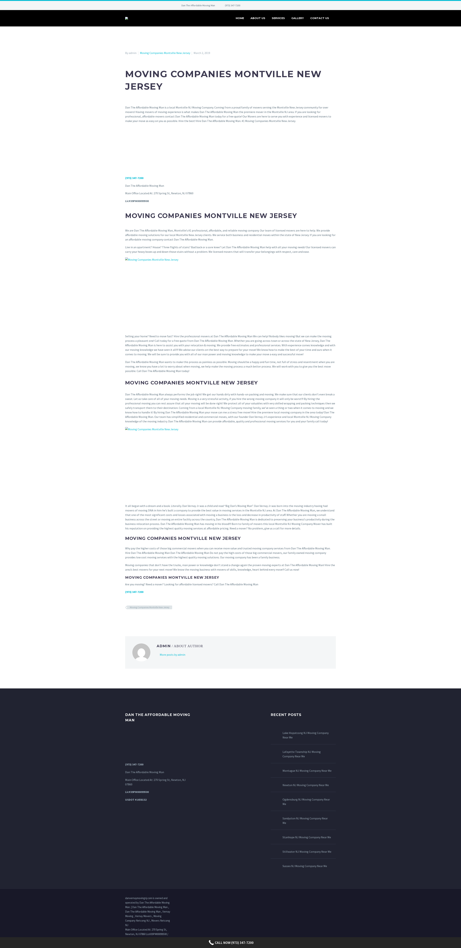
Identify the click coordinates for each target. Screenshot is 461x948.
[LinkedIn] (260, 5)
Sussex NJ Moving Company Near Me (305, 866)
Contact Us (319, 18)
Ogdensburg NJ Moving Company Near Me (306, 802)
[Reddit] (153, 617)
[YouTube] (281, 5)
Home (240, 18)
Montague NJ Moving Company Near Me (307, 770)
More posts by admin (172, 654)
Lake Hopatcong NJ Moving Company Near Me (306, 735)
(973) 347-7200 (232, 5)
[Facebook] (254, 5)
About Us (257, 18)
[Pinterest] (276, 5)
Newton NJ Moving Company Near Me (306, 785)
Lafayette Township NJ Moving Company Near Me (302, 754)
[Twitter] (265, 5)
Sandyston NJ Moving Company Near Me (305, 821)
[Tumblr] (143, 617)
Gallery (297, 18)
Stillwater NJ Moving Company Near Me (307, 851)
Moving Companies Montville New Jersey (165, 53)
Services (278, 18)
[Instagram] (271, 5)
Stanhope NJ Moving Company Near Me (307, 837)
